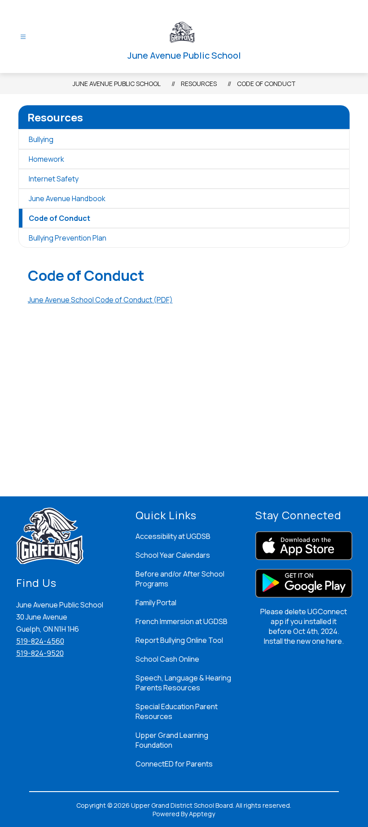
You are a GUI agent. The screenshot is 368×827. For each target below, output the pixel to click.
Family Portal (156, 602)
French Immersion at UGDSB (182, 621)
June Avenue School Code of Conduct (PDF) (100, 300)
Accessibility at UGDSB (173, 536)
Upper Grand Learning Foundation (172, 740)
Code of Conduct (266, 83)
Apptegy (202, 814)
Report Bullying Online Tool (179, 640)
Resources (199, 83)
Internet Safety (54, 179)
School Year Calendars (173, 555)
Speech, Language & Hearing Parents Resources (183, 683)
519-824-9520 (40, 653)
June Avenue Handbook (67, 198)
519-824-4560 (40, 641)
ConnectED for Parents (174, 764)
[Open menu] (23, 37)
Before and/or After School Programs (180, 579)
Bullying (41, 139)
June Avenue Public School (117, 83)
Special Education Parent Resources (177, 711)
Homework (46, 159)
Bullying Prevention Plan (67, 238)
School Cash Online (167, 659)
